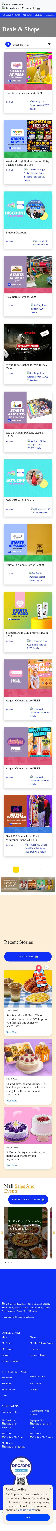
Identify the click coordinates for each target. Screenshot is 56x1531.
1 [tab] (5, 1262)
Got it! (28, 1517)
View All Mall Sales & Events (26, 1199)
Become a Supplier (11, 1361)
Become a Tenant (38, 1355)
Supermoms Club (10, 1412)
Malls (4, 1337)
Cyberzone (35, 1349)
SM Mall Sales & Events (41, 1343)
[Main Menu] (38, 8)
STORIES (38, 15)
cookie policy (26, 1509)
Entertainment (8, 1389)
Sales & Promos (37, 1376)
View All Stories (26, 956)
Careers (5, 1355)
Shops (33, 1337)
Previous (1, 1232)
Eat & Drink (35, 1383)
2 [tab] (8, 1262)
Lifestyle (34, 1389)
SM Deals (6, 1343)
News (4, 1395)
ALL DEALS (27, 15)
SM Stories (7, 1377)
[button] (19, 8)
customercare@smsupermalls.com (18, 1317)
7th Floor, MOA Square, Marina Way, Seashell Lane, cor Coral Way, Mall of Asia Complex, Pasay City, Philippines (26, 1307)
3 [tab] (11, 1262)
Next (53, 1232)
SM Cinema (7, 1349)
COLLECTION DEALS (11, 15)
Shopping (6, 1383)
